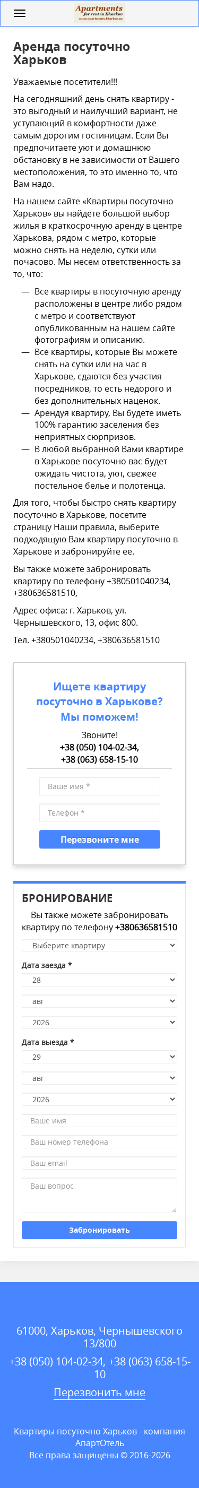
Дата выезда (48, 1042)
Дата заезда (47, 965)
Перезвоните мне (99, 839)
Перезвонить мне (99, 1392)
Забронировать (99, 1230)
